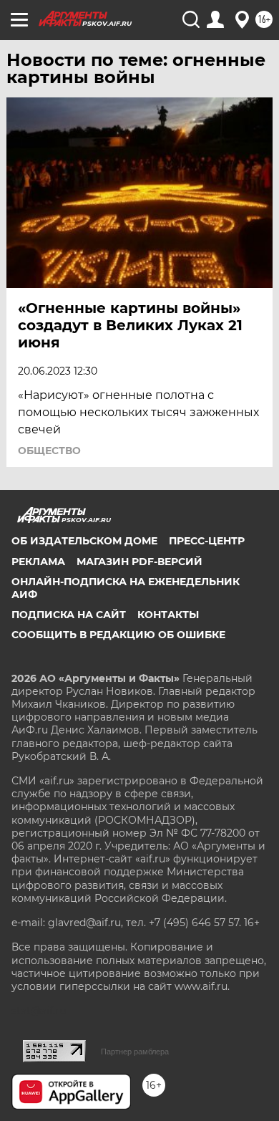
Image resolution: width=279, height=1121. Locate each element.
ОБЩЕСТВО (49, 451)
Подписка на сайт (68, 614)
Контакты (168, 614)
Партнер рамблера (135, 1051)
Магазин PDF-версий (139, 561)
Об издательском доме (84, 540)
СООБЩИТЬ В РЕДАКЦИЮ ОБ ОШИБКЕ (118, 634)
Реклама (38, 561)
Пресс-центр (207, 540)
